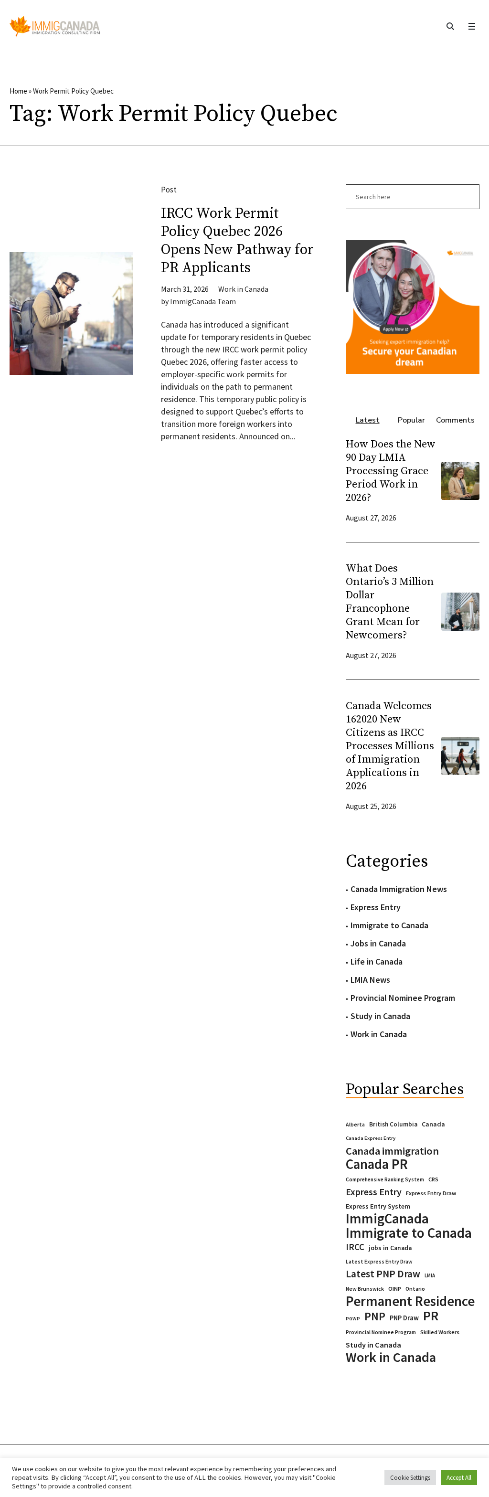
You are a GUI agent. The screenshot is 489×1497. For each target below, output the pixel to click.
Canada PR (377, 1164)
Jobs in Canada (378, 943)
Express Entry (376, 907)
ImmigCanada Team (203, 301)
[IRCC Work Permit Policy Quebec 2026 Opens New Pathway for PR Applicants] (71, 313)
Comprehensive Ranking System (385, 1179)
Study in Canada (380, 1015)
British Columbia (393, 1124)
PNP (374, 1316)
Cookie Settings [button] (410, 1478)
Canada (433, 1124)
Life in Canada (377, 961)
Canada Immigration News (399, 888)
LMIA (430, 1275)
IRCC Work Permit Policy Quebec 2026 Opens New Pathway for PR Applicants (237, 240)
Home (18, 91)
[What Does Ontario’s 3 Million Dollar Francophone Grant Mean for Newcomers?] (460, 610)
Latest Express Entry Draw (379, 1261)
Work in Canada (243, 289)
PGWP (353, 1319)
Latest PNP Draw (383, 1274)
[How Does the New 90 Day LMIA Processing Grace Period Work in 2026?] (460, 480)
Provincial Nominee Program (403, 997)
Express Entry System (378, 1206)
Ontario (415, 1288)
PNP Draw (404, 1318)
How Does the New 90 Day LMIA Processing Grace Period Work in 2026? (391, 471)
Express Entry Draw (431, 1193)
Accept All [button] (458, 1478)
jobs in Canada (390, 1248)
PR (430, 1315)
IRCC (355, 1247)
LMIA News (370, 979)
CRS (433, 1179)
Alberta (355, 1124)
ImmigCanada (387, 1218)
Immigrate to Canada (389, 925)
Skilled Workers (439, 1332)
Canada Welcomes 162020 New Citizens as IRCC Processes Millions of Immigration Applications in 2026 (390, 746)
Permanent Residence (410, 1301)
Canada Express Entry (370, 1138)
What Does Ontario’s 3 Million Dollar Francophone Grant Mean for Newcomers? (390, 602)
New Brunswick (365, 1288)
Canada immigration (392, 1151)
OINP (394, 1288)
